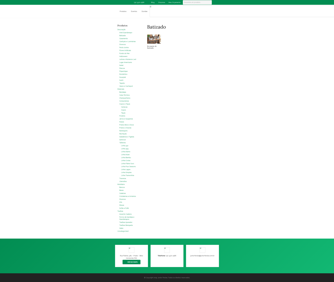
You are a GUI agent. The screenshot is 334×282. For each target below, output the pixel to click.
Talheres (122, 143)
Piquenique (123, 71)
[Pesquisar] (209, 2)
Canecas (124, 107)
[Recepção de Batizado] (154, 39)
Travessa (122, 178)
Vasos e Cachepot (126, 86)
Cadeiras (122, 193)
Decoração (121, 29)
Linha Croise (125, 160)
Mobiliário (121, 184)
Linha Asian (125, 154)
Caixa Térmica (124, 95)
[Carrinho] (214, 2)
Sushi (121, 80)
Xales (121, 228)
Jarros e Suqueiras (126, 119)
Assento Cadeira (125, 214)
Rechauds (123, 134)
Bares (121, 190)
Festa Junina (124, 47)
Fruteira (122, 116)
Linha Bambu (126, 157)
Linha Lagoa (125, 169)
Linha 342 (124, 146)
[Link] (202, 256)
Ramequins (123, 131)
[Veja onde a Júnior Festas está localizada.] (131, 256)
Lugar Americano (125, 62)
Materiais (120, 89)
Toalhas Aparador (125, 222)
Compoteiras (124, 101)
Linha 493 (124, 149)
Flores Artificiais (125, 50)
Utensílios (123, 181)
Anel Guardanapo (125, 32)
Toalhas (120, 211)
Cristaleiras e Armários (127, 196)
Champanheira (124, 98)
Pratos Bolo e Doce (126, 125)
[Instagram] (122, 2)
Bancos (122, 187)
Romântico (123, 74)
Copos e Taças (124, 104)
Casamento (123, 38)
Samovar (122, 140)
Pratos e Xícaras (125, 128)
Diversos (122, 44)
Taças (123, 113)
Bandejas (122, 92)
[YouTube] (128, 2)
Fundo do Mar (124, 53)
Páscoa (122, 68)
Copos (123, 110)
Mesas (121, 205)
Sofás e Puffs (124, 208)
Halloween (123, 56)
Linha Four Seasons (128, 166)
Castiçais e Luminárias (127, 41)
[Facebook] (119, 2)
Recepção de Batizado (152, 47)
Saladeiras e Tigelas (126, 137)
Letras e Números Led (127, 59)
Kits (120, 202)
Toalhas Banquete (126, 225)
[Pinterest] (125, 2)
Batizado (122, 35)
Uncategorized (122, 231)
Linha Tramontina (127, 175)
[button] (127, 11)
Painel (121, 122)
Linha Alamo (125, 152)
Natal (121, 65)
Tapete (122, 83)
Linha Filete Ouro (127, 163)
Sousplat (122, 77)
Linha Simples (126, 172)
